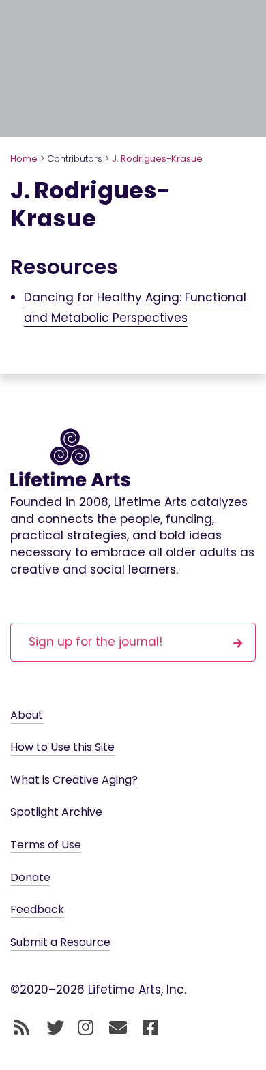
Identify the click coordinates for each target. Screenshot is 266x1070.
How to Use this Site (62, 747)
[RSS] (21, 1028)
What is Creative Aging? (74, 780)
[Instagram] (85, 1028)
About (26, 715)
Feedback (37, 909)
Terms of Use (45, 844)
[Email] (118, 1028)
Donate (30, 877)
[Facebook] (150, 1028)
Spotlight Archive (56, 812)
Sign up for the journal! (95, 642)
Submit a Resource (60, 942)
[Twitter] (55, 1028)
